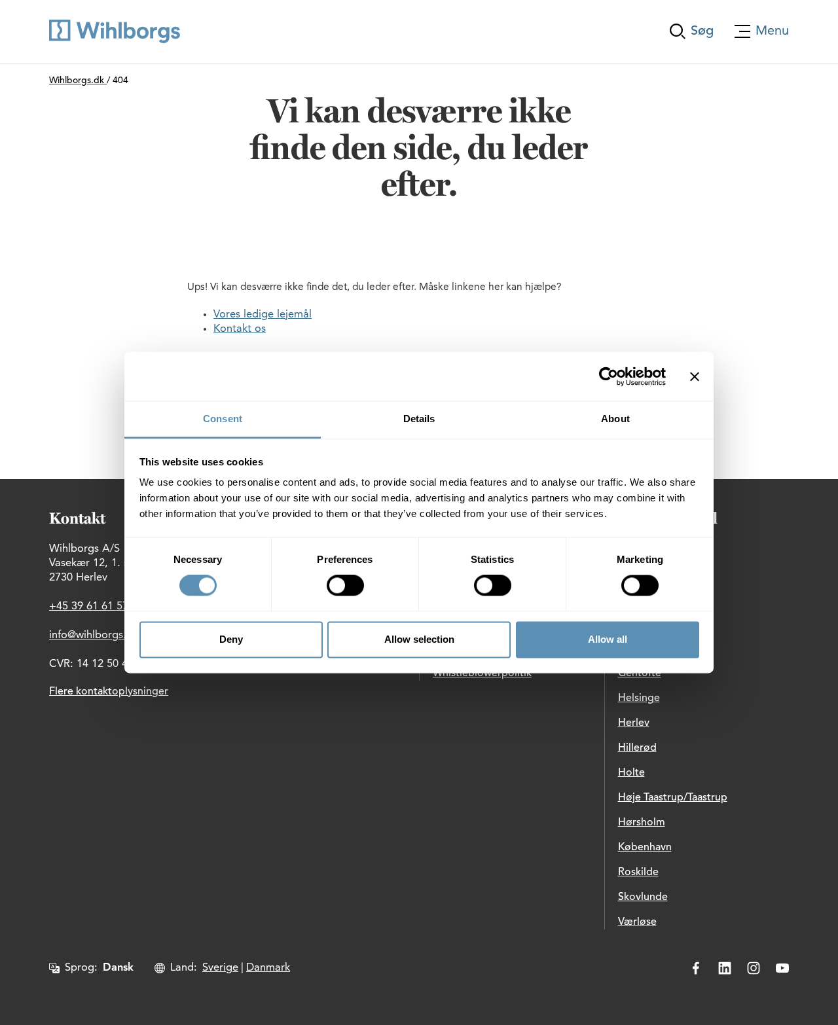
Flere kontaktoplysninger (108, 692)
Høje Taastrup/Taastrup (672, 798)
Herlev (633, 723)
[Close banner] (694, 376)
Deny (231, 639)
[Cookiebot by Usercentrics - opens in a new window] (608, 376)
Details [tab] (419, 418)
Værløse (637, 922)
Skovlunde (643, 897)
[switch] (345, 585)
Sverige (220, 968)
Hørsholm (641, 823)
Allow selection (419, 639)
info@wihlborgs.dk (93, 635)
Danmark (268, 968)
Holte (631, 773)
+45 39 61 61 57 (88, 607)
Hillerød (637, 748)
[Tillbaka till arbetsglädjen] (114, 31)
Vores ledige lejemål (262, 315)
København (645, 847)
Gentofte (639, 673)
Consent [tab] (222, 418)
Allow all (607, 639)
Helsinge (639, 698)
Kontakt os (239, 329)
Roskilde (638, 872)
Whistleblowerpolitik (482, 673)
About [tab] (615, 418)
